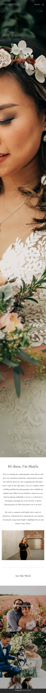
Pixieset (27, 690)
